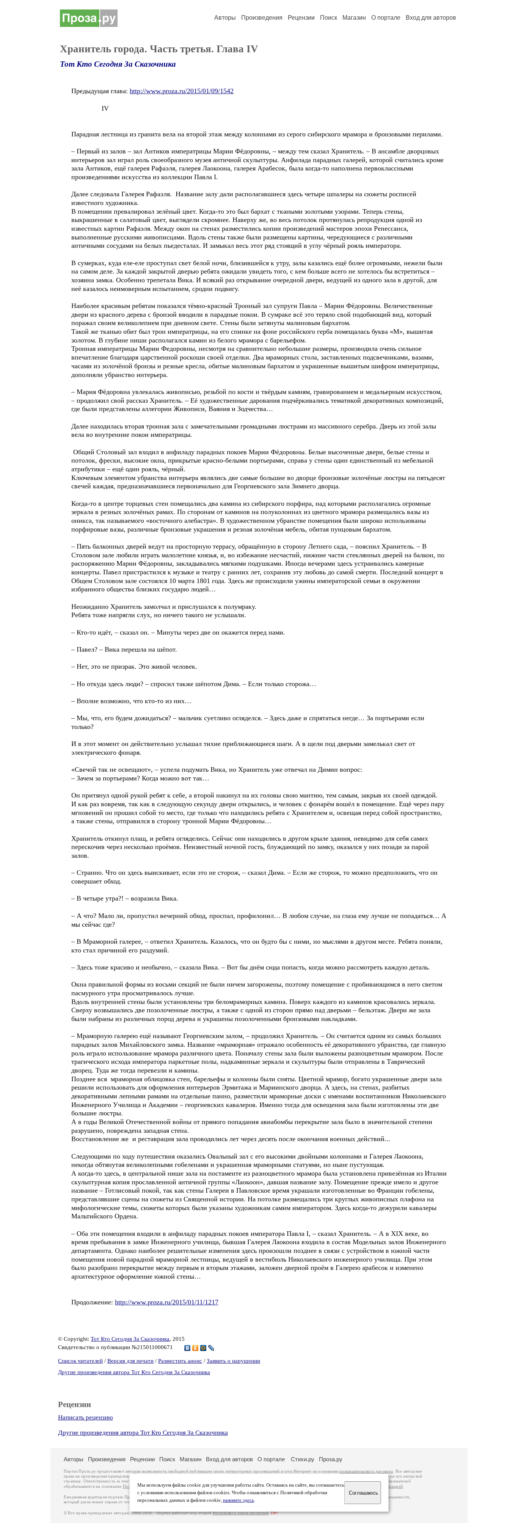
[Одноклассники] (195, 1348)
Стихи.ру (302, 1459)
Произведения (262, 17)
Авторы (225, 17)
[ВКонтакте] (188, 1348)
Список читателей (80, 1361)
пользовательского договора (366, 1471)
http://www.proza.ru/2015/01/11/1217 (166, 1302)
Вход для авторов (431, 17)
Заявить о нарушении (233, 1361)
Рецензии (301, 17)
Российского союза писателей (240, 1513)
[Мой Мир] (203, 1348)
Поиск (328, 17)
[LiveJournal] (211, 1348)
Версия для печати (130, 1361)
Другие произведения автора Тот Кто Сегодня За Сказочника (134, 1372)
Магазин (354, 17)
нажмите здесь (238, 1500)
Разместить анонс (180, 1361)
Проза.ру (330, 1459)
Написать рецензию (85, 1417)
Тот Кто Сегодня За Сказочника (118, 64)
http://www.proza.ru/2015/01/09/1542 (182, 91)
